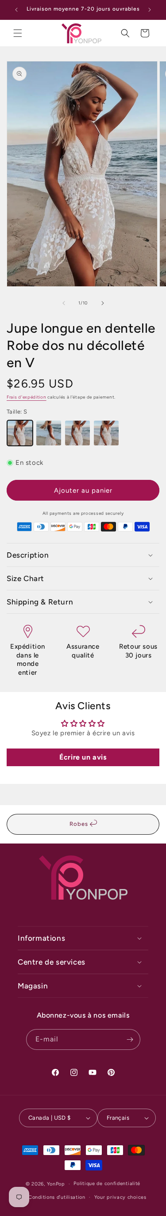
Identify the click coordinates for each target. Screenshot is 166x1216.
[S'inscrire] (130, 1039)
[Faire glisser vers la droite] (102, 303)
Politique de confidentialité (106, 1183)
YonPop (56, 1184)
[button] (17, 33)
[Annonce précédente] (16, 9)
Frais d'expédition (26, 397)
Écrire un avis (82, 757)
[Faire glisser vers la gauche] (63, 303)
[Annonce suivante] (149, 9)
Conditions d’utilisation (56, 1197)
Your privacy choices (120, 1197)
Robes (79, 824)
